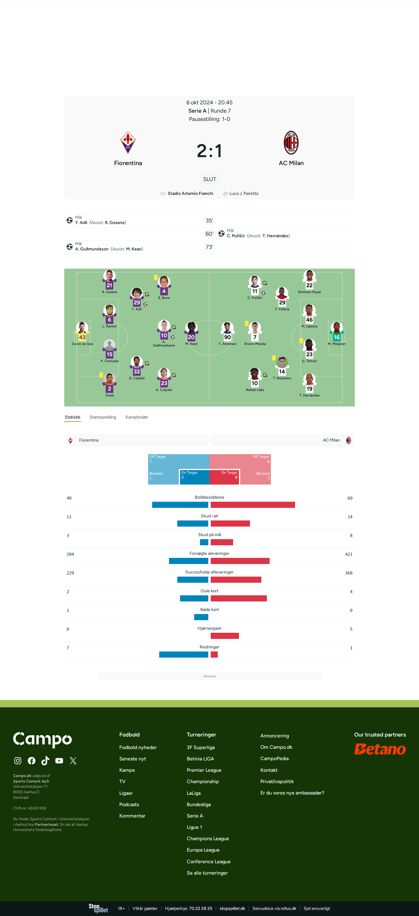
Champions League (208, 838)
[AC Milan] (291, 150)
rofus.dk (288, 908)
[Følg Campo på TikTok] (45, 760)
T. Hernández (275, 235)
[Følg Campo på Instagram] (17, 760)
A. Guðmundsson (92, 249)
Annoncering (274, 736)
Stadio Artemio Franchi (190, 193)
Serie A (198, 110)
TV (122, 781)
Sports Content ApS (31, 781)
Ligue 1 (194, 827)
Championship (203, 781)
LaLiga (194, 793)
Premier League (204, 770)
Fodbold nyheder (138, 747)
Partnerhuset (46, 824)
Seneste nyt (132, 759)
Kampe (127, 770)
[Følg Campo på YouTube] (59, 760)
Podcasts (129, 804)
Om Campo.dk (276, 747)
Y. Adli (81, 222)
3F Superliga (201, 747)
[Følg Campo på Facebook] (31, 760)
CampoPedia (274, 758)
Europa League (203, 850)
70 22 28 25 (200, 908)
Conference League (209, 861)
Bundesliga (199, 804)
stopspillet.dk (232, 908)
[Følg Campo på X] (73, 760)
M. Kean (133, 249)
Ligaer (126, 793)
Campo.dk (22, 775)
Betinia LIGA (200, 759)
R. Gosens (115, 222)
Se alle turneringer (207, 873)
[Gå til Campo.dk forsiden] (42, 746)
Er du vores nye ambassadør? (292, 793)
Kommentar (132, 816)
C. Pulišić (236, 235)
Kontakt (269, 770)
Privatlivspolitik (277, 781)
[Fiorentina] (128, 150)
